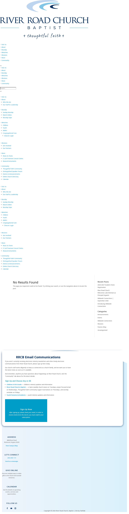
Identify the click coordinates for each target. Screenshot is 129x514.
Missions (4, 55)
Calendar (6, 179)
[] (12, 484)
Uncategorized (102, 330)
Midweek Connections (105, 321)
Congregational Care (10, 133)
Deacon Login (9, 136)
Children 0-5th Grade (14, 384)
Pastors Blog (102, 327)
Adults (5, 130)
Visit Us (3, 44)
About (3, 47)
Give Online (12, 470)
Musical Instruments (9, 161)
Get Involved (7, 146)
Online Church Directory (10, 177)
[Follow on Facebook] (7, 508)
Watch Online (7, 115)
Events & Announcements (11, 174)
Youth (5, 128)
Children (5, 125)
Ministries (4, 52)
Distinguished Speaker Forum (12, 171)
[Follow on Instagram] (15, 508)
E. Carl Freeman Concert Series (13, 158)
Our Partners (7, 148)
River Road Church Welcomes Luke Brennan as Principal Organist (107, 292)
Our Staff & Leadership (10, 105)
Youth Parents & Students (16, 395)
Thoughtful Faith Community (12, 169)
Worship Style (7, 118)
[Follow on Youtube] (11, 508)
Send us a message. (11, 461)
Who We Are (7, 102)
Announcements (103, 314)
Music (3, 58)
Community (5, 60)
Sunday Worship (8, 112)
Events (100, 318)
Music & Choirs (8, 156)
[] (12, 468)
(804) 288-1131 (11, 458)
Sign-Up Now (26, 409)
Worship (4, 50)
